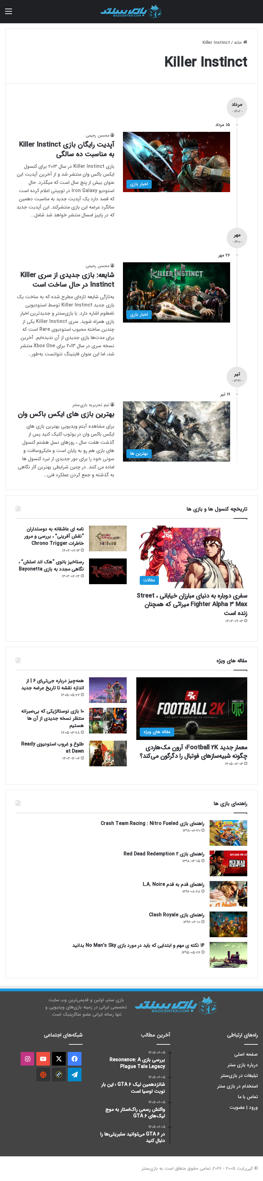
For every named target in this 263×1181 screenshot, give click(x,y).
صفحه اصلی (246, 1054)
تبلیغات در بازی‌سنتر (239, 1075)
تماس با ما (248, 1097)
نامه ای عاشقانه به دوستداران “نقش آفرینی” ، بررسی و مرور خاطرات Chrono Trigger (54, 536)
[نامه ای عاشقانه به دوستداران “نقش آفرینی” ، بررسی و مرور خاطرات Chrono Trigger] (108, 538)
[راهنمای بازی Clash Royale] (228, 924)
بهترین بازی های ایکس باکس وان (66, 414)
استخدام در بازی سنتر (237, 1086)
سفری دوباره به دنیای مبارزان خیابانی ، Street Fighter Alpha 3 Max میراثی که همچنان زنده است (192, 604)
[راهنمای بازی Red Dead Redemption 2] (228, 863)
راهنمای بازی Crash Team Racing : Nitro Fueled (152, 823)
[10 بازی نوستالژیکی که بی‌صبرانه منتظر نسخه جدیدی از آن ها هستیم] (108, 720)
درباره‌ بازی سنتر (243, 1065)
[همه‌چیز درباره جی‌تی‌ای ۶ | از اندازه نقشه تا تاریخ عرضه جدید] (108, 690)
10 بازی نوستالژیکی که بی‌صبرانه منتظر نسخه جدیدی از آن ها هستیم (52, 718)
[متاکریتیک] (59, 1074)
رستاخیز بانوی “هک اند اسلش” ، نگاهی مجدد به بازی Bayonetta (51, 565)
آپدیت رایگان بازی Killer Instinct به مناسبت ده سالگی (66, 149)
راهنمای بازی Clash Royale (176, 915)
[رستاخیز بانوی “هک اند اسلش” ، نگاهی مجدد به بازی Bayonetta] (108, 571)
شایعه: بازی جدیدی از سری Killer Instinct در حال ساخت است (67, 280)
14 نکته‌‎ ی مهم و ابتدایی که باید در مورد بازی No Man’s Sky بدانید (138, 945)
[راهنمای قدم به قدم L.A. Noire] (228, 894)
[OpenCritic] (43, 1074)
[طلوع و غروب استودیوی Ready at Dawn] (108, 753)
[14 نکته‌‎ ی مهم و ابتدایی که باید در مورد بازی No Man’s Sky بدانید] (228, 955)
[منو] (8, 14)
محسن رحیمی (97, 135)
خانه (238, 42)
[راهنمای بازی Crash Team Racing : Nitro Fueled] (228, 833)
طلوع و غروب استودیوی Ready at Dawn (52, 747)
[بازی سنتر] (131, 11)
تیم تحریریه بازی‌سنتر (91, 405)
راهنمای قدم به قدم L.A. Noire (173, 884)
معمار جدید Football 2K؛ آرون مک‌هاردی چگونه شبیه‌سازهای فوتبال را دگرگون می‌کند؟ (193, 752)
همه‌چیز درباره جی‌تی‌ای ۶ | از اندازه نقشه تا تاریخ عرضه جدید (52, 684)
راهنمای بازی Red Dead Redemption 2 (164, 854)
